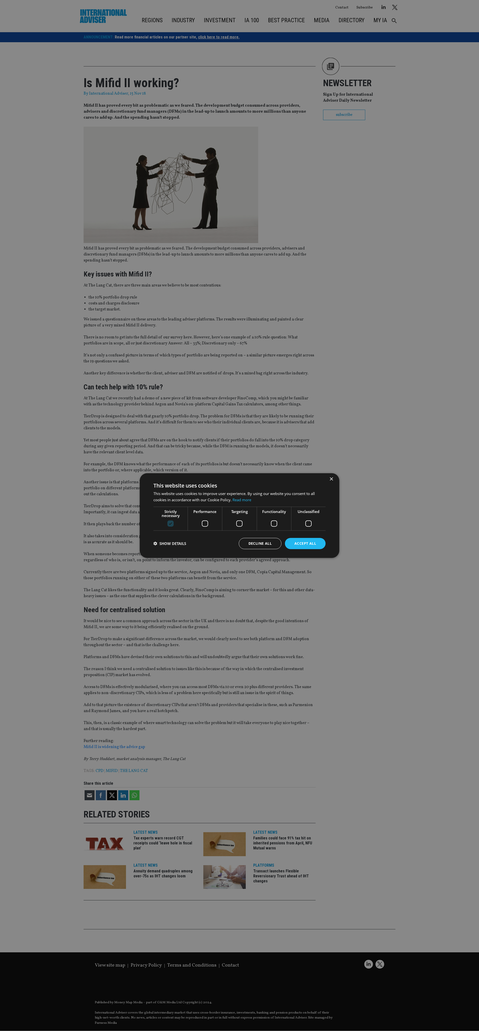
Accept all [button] (305, 543)
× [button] (331, 479)
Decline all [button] (260, 543)
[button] (169, 543)
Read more (242, 499)
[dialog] (239, 515)
